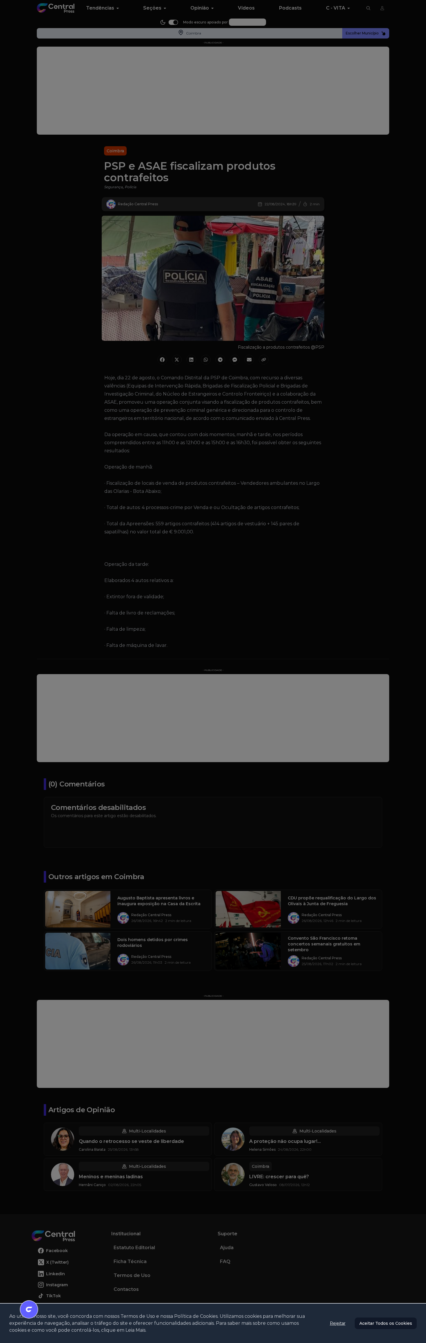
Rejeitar (337, 1323)
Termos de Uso (138, 1316)
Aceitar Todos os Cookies (385, 1323)
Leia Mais (135, 1330)
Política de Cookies (196, 1316)
